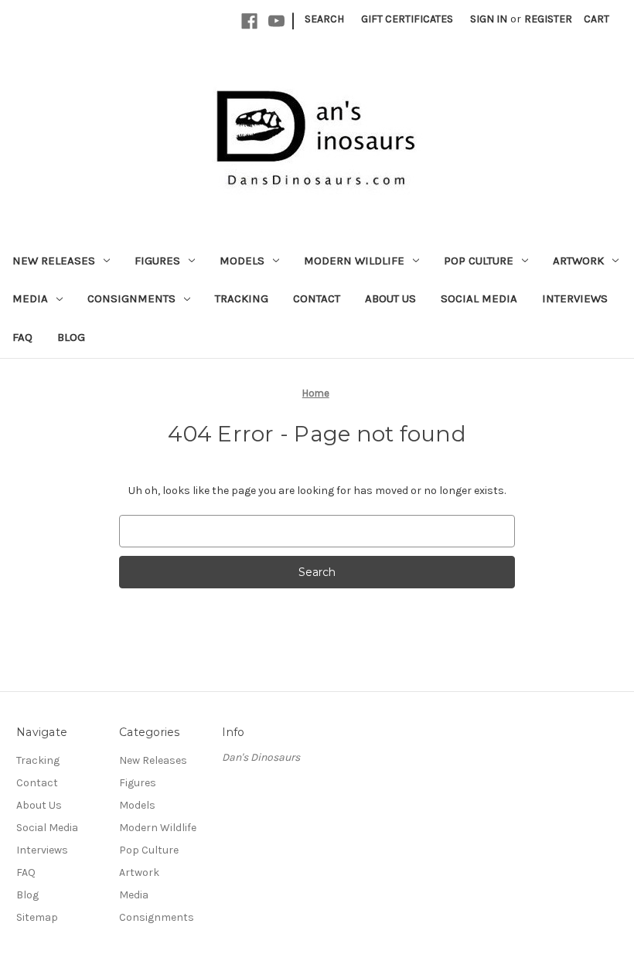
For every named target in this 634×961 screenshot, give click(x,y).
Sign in (488, 19)
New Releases (53, 261)
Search (324, 19)
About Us (390, 298)
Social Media (479, 298)
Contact (316, 298)
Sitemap (37, 917)
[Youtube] (276, 21)
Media (30, 298)
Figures (157, 261)
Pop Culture (478, 261)
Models (242, 261)
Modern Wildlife (354, 261)
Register (548, 19)
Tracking (241, 298)
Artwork (578, 261)
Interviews (575, 298)
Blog (71, 337)
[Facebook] (249, 21)
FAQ (22, 337)
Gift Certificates (407, 19)
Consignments (131, 298)
